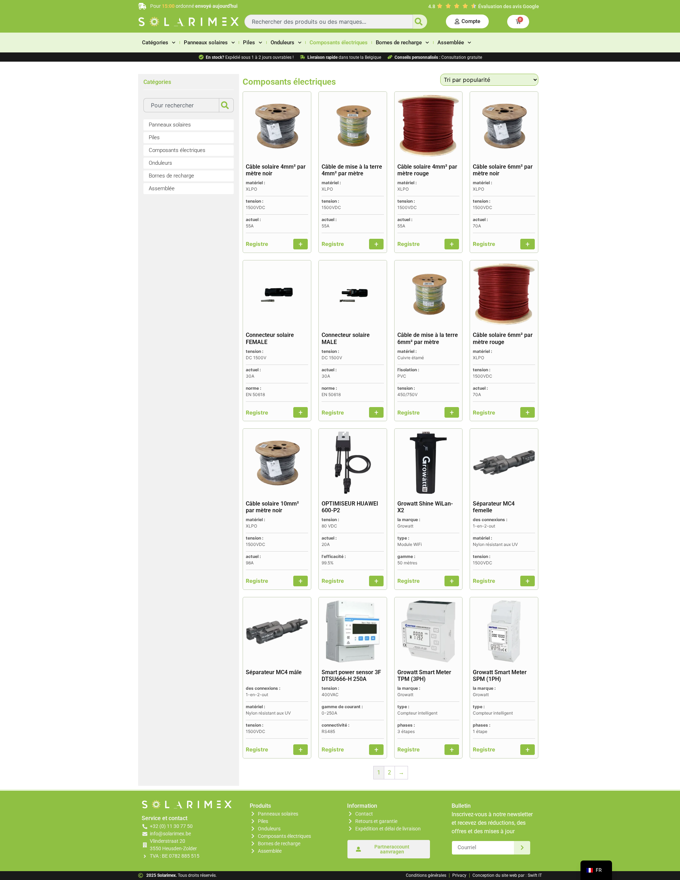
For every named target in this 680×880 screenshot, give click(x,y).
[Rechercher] (420, 22)
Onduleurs (282, 42)
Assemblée (450, 42)
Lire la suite (300, 244)
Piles (249, 42)
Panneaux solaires (206, 42)
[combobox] (328, 22)
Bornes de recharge (399, 42)
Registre (257, 244)
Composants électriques (339, 42)
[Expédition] (522, 848)
